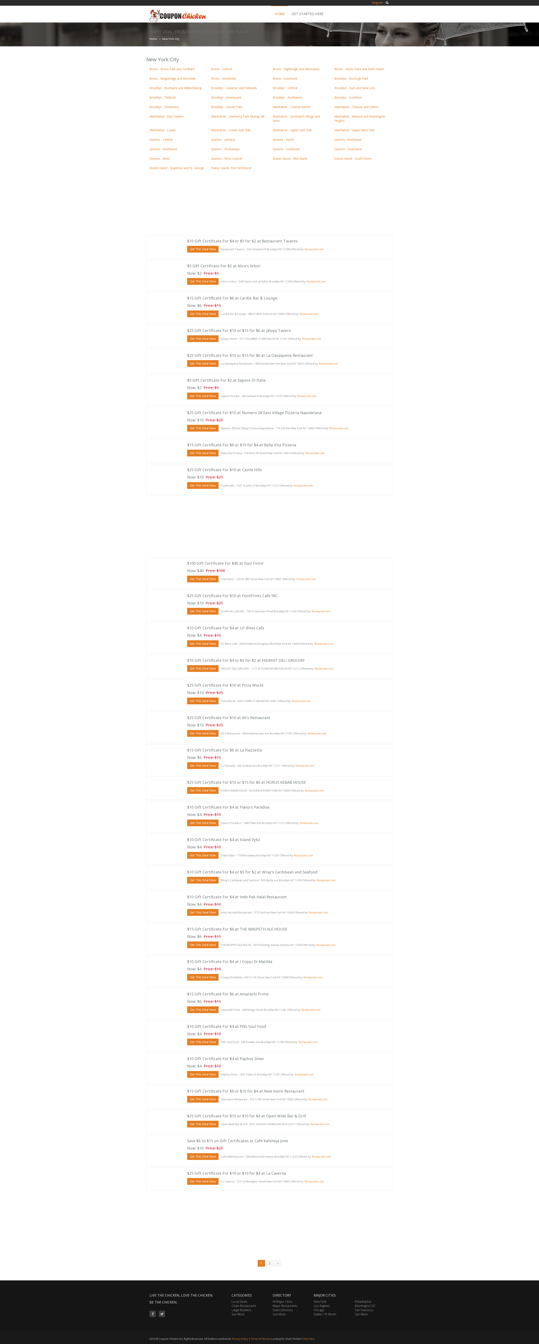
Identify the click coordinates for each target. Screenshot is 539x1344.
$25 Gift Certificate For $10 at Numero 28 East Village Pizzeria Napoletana (254, 412)
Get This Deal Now (203, 249)
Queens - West (159, 158)
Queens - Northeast (348, 140)
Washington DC (365, 1306)
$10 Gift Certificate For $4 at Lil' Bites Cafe (225, 627)
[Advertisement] (269, 203)
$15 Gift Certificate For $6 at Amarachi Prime (228, 993)
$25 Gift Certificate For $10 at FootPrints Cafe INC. (233, 595)
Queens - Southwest (348, 149)
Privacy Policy (240, 1339)
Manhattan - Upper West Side (354, 130)
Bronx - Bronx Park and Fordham (172, 69)
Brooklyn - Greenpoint (226, 97)
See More (238, 1314)
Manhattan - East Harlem (166, 116)
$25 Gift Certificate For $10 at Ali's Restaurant (228, 717)
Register (377, 3)
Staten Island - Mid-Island (290, 158)
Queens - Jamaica (223, 140)
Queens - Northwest (163, 149)
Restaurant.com (314, 249)
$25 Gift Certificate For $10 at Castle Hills (224, 469)
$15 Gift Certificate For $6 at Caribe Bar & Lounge (232, 298)
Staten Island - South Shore (353, 158)
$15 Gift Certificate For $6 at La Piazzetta (224, 750)
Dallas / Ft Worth (325, 1314)
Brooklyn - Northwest (287, 97)
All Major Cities (282, 1302)
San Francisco (364, 1310)
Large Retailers (241, 1310)
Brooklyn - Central (285, 88)
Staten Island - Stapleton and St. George (176, 168)
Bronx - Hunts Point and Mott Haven (359, 69)
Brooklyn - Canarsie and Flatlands (234, 88)
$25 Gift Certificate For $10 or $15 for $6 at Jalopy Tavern (239, 330)
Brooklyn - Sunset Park (226, 107)
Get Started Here (308, 14)
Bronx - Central (221, 69)
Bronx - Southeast (285, 78)
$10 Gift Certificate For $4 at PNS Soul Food (226, 1026)
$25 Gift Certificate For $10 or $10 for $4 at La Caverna (236, 1173)
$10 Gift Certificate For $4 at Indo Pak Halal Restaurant (237, 896)
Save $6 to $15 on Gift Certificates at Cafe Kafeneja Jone (237, 1140)
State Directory (283, 1310)
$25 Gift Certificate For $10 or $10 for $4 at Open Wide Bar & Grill (246, 1115)
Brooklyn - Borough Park (351, 78)
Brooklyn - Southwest (164, 107)
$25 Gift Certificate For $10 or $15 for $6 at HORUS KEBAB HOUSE (246, 782)
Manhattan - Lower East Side (231, 130)
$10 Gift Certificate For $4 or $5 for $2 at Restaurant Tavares (242, 240)
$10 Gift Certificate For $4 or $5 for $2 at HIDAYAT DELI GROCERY (246, 660)
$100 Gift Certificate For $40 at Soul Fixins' (225, 563)
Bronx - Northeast (223, 78)
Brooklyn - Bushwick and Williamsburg (175, 88)
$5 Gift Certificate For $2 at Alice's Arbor (223, 265)
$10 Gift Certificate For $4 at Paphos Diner (225, 1058)
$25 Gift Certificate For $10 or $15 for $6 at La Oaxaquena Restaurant (250, 355)
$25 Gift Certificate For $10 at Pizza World (225, 685)
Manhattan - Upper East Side (292, 130)
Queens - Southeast (286, 149)
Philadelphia (363, 1302)
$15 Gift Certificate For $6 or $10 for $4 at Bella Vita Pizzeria (241, 444)
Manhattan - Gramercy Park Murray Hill (237, 116)
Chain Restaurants (244, 1306)
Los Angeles (322, 1306)
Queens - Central (160, 140)
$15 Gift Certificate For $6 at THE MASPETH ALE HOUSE (237, 929)
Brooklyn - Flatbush (162, 97)
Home (280, 14)
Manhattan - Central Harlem (292, 107)
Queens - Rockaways (225, 149)
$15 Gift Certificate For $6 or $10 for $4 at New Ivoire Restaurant (245, 1091)
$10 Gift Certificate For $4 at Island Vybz (223, 839)
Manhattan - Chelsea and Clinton (356, 107)
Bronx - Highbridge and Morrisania (296, 69)
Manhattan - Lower (162, 130)
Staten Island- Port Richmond (231, 168)
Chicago (319, 1310)
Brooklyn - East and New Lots (354, 88)
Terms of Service (261, 1339)
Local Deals (239, 1302)
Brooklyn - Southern (348, 97)
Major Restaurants (285, 1306)
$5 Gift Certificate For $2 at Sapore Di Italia (226, 380)
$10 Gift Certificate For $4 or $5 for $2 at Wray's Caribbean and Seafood (252, 872)
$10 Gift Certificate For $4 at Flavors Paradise (228, 807)
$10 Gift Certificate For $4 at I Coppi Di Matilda (229, 961)
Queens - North (283, 140)
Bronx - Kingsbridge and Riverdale (172, 78)
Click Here (309, 1339)
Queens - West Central (226, 158)
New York (320, 1302)
